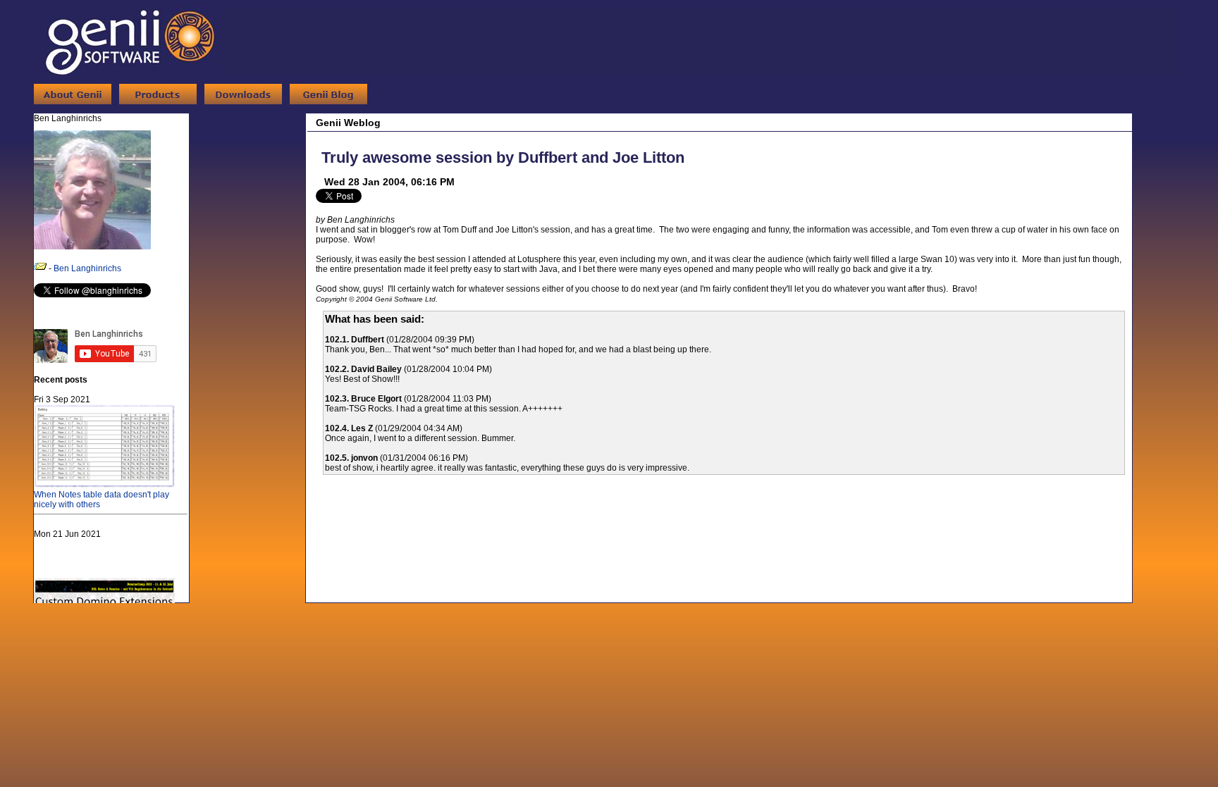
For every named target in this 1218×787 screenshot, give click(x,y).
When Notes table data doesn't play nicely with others (101, 499)
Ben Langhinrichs (87, 268)
